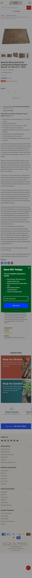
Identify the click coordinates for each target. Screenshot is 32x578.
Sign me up (16, 305)
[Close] (29, 268)
